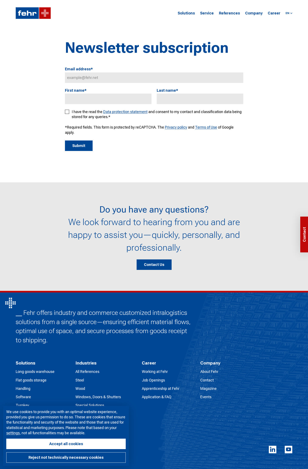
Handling (23, 388)
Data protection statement (125, 112)
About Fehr (209, 371)
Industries (86, 363)
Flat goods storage (31, 380)
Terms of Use (206, 127)
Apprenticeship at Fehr (160, 388)
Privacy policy (176, 127)
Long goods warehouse (35, 371)
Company (254, 13)
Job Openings (153, 380)
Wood (80, 388)
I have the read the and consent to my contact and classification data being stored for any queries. (157, 114)
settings (13, 433)
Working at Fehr (155, 371)
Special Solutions (89, 405)
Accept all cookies (66, 444)
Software (23, 397)
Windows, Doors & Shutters (98, 397)
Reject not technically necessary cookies (66, 457)
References (229, 13)
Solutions (186, 13)
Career (274, 13)
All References (87, 371)
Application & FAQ (156, 397)
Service (207, 13)
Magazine (208, 388)
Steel (79, 380)
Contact (207, 380)
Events (205, 397)
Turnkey (22, 405)
